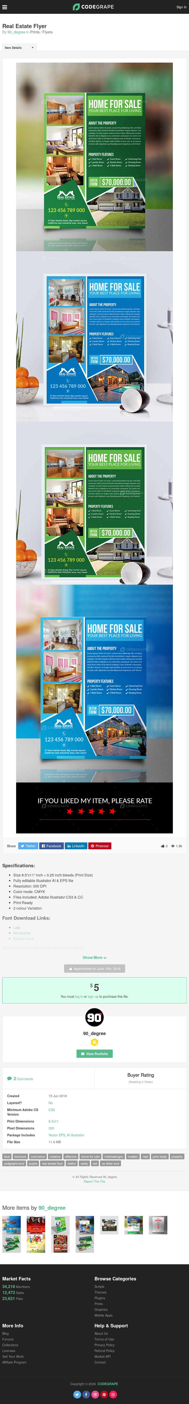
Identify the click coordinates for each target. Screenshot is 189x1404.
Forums (8, 1339)
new (145, 1156)
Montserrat (22, 933)
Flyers (47, 32)
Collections (10, 1345)
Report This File (94, 1181)
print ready (160, 1156)
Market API (102, 1356)
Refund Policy (104, 1350)
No (51, 1102)
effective (71, 1156)
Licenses (8, 1350)
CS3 (52, 1109)
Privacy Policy (104, 1345)
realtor (72, 1163)
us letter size (110, 1163)
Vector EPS (57, 1135)
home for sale (90, 1156)
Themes (100, 1292)
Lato (17, 927)
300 (51, 1128)
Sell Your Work (13, 1356)
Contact (100, 1362)
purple (33, 1163)
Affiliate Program (14, 1362)
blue (7, 1156)
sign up (93, 996)
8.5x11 (54, 1121)
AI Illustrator (75, 1135)
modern (133, 1156)
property (177, 1156)
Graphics (101, 1309)
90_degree (16, 32)
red (95, 1163)
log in (79, 996)
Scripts (99, 1286)
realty (84, 1163)
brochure (20, 1156)
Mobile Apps (103, 1315)
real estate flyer (52, 1163)
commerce (38, 1156)
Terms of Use (104, 1339)
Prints (35, 32)
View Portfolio (96, 1053)
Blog (5, 1333)
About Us (101, 1333)
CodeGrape (107, 1383)
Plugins (99, 1298)
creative (55, 1156)
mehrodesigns (113, 1156)
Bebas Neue (23, 938)
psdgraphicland (14, 1163)
